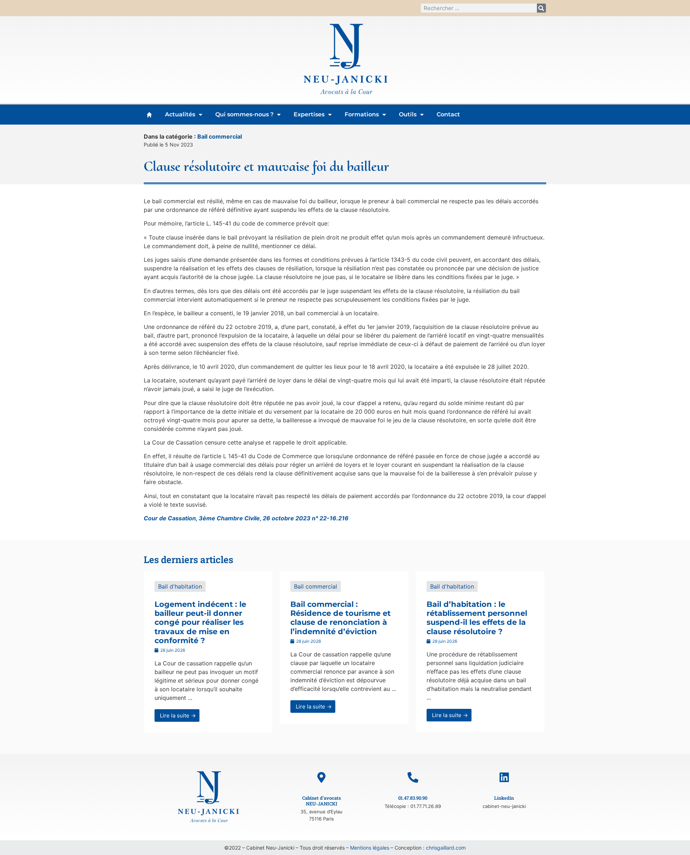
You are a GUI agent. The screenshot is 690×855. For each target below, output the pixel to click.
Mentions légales (369, 848)
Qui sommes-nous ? (244, 114)
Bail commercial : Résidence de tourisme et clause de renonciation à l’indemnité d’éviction (340, 618)
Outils (408, 114)
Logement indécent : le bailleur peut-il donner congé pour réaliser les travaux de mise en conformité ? (200, 622)
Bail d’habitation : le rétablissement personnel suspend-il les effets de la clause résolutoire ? (477, 618)
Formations (362, 114)
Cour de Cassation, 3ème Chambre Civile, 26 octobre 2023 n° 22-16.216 (246, 518)
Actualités (180, 114)
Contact (448, 114)
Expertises (309, 114)
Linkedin (504, 798)
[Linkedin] (504, 777)
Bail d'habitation (180, 586)
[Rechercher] (541, 8)
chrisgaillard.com (446, 848)
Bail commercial (219, 136)
